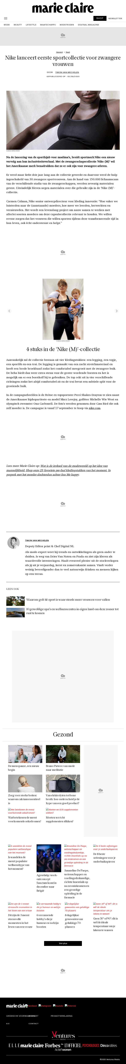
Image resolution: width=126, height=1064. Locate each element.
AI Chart (33, 1015)
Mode (7, 24)
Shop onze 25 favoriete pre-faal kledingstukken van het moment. (66, 470)
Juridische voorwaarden (20, 1015)
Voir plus (63, 943)
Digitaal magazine (88, 24)
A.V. (8, 1023)
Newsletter (115, 18)
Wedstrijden (67, 24)
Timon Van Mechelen (67, 72)
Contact (34, 1023)
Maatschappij (48, 24)
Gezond (63, 735)
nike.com (94, 408)
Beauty (18, 24)
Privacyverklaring (62, 1015)
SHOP (100, 18)
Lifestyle (31, 24)
